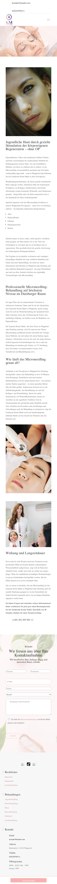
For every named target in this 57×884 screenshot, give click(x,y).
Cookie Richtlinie (11, 785)
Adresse (12, 844)
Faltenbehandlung (11, 803)
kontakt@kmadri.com (21, 2)
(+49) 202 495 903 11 (22, 619)
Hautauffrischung (11, 812)
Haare (7, 807)
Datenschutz (9, 781)
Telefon (12, 852)
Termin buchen (28, 880)
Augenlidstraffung (11, 799)
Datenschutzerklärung (29, 719)
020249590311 (18, 10)
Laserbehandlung (11, 820)
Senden (13, 736)
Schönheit (8, 816)
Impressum (8, 777)
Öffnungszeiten (15, 861)
